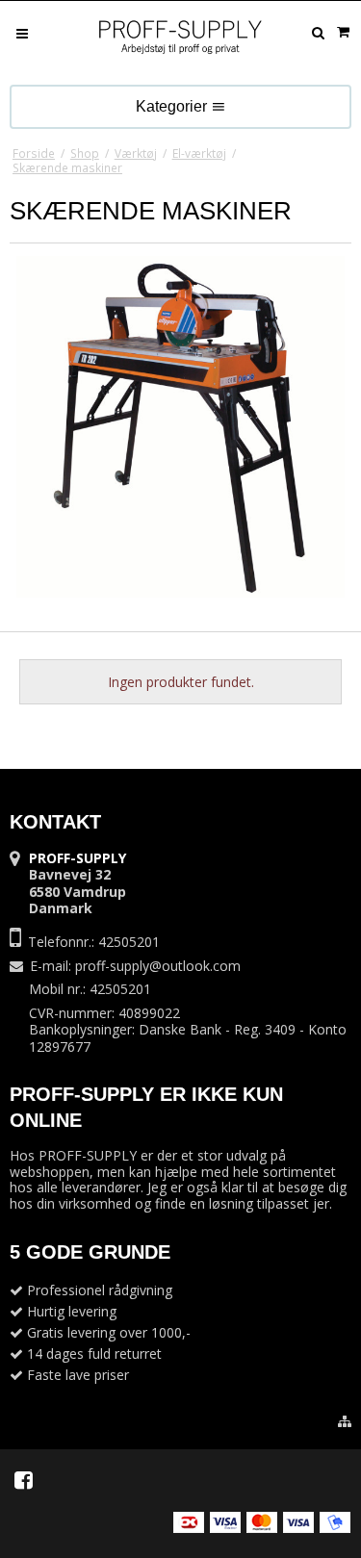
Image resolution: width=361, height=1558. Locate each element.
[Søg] (317, 32)
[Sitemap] (344, 1421)
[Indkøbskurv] (342, 31)
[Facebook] (23, 1480)
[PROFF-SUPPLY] (181, 39)
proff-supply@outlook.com (158, 966)
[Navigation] (22, 32)
